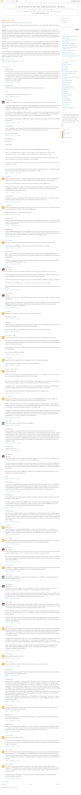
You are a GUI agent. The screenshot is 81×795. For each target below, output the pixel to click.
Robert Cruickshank (66, 137)
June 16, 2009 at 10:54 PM (12, 580)
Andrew (7, 358)
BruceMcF (7, 100)
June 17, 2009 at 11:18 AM (12, 622)
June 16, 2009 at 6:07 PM (12, 561)
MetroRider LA (65, 70)
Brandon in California (10, 369)
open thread (14, 61)
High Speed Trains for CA (67, 52)
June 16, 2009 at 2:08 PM (12, 534)
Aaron (6, 176)
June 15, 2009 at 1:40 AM (12, 82)
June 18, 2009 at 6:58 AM (12, 760)
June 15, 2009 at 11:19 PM (12, 425)
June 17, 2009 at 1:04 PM (12, 658)
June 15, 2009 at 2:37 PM (12, 307)
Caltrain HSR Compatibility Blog (69, 45)
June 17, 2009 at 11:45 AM (12, 650)
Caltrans (8, 61)
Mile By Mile (65, 75)
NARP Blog (64, 78)
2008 (64, 22)
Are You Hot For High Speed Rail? (69, 40)
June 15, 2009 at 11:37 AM (12, 172)
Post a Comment (5, 781)
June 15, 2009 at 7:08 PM (12, 354)
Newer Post (4, 784)
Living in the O (65, 68)
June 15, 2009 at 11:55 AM (12, 225)
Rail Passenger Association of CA (69, 54)
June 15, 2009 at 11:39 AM (12, 192)
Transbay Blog (65, 106)
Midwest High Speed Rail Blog (68, 73)
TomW (6, 525)
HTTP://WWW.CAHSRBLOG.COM (41, 13)
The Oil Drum (65, 97)
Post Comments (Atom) (12, 787)
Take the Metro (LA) (66, 93)
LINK (6, 91)
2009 (64, 20)
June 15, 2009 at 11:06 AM (12, 135)
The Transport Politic (66, 100)
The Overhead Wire (66, 98)
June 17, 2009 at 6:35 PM (12, 720)
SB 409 (36, 25)
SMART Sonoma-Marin (67, 86)
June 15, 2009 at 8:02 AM (12, 96)
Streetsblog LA (65, 89)
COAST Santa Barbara (66, 64)
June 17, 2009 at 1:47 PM (12, 675)
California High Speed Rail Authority (70, 36)
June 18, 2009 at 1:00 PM (12, 778)
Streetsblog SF (65, 91)
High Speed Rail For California (68, 50)
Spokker (7, 421)
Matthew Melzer (65, 133)
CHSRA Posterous (66, 38)
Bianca (63, 132)
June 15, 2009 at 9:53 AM (12, 122)
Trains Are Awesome (66, 102)
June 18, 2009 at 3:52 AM (12, 746)
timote (6, 311)
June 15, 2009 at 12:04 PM (12, 264)
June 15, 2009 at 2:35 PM (12, 290)
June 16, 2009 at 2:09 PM (12, 544)
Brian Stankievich (9, 335)
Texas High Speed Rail (67, 95)
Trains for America (66, 104)
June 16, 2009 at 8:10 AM (12, 478)
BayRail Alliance (65, 41)
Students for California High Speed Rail (70, 56)
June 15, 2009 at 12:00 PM (12, 248)
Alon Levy (7, 240)
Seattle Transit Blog (66, 82)
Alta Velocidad (65, 62)
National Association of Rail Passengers (70, 77)
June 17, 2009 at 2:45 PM (12, 701)
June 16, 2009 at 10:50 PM (12, 571)
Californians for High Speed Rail (69, 43)
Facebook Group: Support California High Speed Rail (69, 47)
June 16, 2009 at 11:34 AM (12, 521)
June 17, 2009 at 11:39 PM (12, 731)
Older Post (58, 784)
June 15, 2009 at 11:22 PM (12, 443)
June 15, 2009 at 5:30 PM (12, 318)
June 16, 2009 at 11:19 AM (12, 507)
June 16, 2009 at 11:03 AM (12, 491)
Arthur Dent (7, 654)
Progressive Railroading (67, 80)
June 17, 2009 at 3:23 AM (12, 598)
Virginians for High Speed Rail (68, 107)
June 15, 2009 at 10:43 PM (12, 417)
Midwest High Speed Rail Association (70, 71)
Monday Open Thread (8, 20)
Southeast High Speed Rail (67, 88)
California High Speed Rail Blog (40, 6)
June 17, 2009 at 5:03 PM (12, 711)
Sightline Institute (66, 84)
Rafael (63, 135)
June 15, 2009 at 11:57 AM (12, 236)
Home (31, 784)
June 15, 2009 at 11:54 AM (12, 214)
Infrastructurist (65, 66)
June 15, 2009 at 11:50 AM (12, 201)
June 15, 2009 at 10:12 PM (12, 393)
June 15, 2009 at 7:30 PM (12, 365)
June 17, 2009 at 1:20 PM (12, 666)
